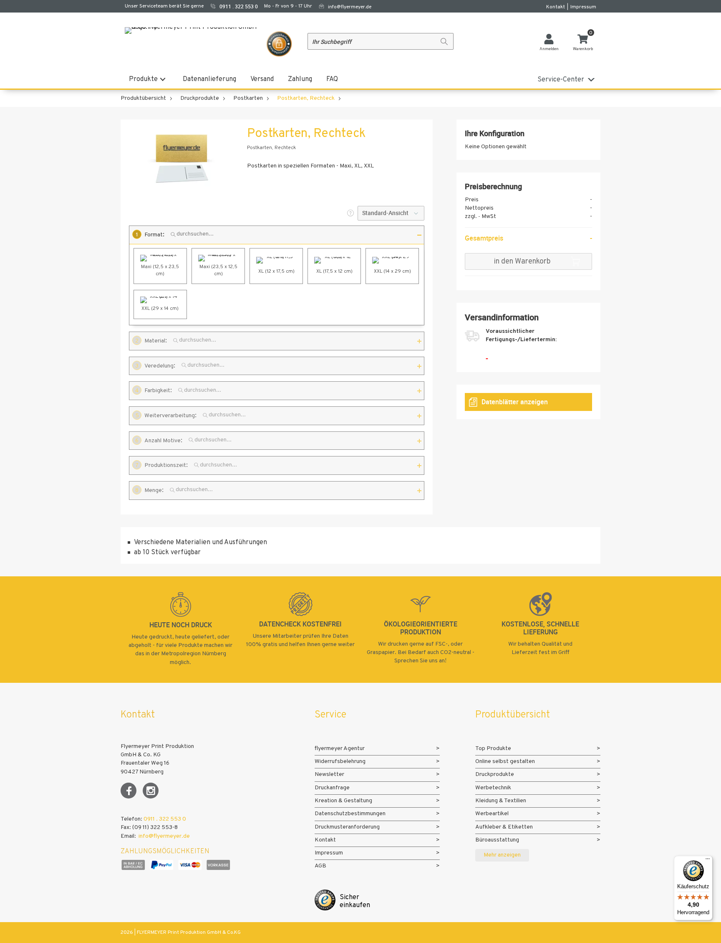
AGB (320, 865)
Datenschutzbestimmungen (350, 813)
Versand (262, 79)
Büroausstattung (497, 840)
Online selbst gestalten (505, 761)
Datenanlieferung (209, 79)
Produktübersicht (143, 98)
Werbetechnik (493, 787)
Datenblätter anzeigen (515, 401)
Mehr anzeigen (502, 855)
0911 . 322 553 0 (165, 819)
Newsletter (329, 774)
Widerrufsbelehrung (340, 761)
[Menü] (708, 861)
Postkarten (248, 98)
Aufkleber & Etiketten (504, 827)
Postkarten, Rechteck (306, 98)
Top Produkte (493, 748)
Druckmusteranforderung (347, 827)
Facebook (128, 791)
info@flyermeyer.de (349, 7)
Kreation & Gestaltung (343, 800)
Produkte (143, 79)
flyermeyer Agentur (340, 748)
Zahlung (300, 79)
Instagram (151, 791)
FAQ (332, 79)
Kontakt (555, 7)
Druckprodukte (199, 98)
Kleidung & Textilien (500, 800)
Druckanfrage (332, 787)
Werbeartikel (492, 813)
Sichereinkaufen (355, 901)
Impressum (583, 7)
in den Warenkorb (522, 261)
